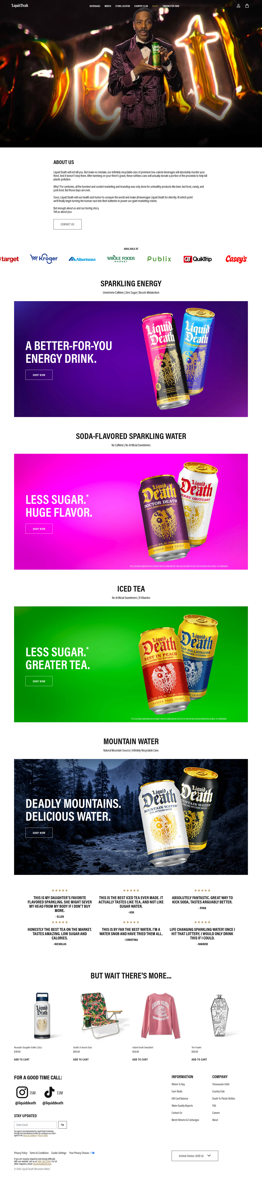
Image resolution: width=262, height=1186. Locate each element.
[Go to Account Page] (238, 5)
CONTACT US (67, 224)
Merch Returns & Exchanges (185, 1119)
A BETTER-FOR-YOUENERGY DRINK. (68, 351)
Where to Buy (178, 1084)
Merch (108, 6)
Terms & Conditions (30, 1135)
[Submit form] (62, 1124)
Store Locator (122, 6)
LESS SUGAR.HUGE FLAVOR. (58, 505)
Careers (216, 1112)
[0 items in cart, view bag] (247, 6)
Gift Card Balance (180, 1098)
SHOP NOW (39, 375)
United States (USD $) (191, 1155)
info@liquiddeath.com (42, 1163)
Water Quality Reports (182, 1105)
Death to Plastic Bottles (223, 1098)
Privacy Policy (43, 1135)
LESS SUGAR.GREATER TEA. (57, 657)
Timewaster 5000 (171, 6)
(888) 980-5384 (44, 1161)
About (155, 6)
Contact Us (177, 1112)
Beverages (95, 6)
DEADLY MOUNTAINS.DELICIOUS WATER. (73, 809)
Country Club (141, 6)
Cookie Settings (58, 1152)
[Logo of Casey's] (218, 258)
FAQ (214, 1105)
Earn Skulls (177, 1091)
